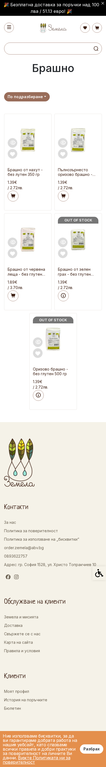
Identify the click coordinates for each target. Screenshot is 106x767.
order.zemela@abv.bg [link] (24, 547)
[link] (53, 28)
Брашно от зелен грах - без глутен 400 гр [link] (74, 272)
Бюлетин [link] (12, 708)
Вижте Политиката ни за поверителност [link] (36, 760)
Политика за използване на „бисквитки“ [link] (41, 539)
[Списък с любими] (85, 28)
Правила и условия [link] (22, 650)
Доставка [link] (13, 625)
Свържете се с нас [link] (22, 633)
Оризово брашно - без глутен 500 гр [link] (50, 371)
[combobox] (27, 96)
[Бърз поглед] (12, 143)
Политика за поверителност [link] (31, 530)
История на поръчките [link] (25, 699)
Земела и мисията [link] (21, 617)
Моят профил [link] (16, 691)
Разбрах (91, 749)
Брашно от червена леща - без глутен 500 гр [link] (26, 272)
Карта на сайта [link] (18, 642)
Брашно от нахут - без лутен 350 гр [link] (25, 172)
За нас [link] (10, 522)
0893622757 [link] (15, 556)
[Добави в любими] (12, 154)
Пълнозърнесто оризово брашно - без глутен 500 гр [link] (75, 172)
